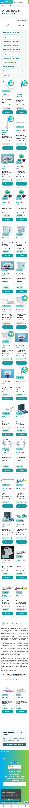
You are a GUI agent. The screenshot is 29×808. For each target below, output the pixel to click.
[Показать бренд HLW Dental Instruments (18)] (7, 27)
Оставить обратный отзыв (14, 744)
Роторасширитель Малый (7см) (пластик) (20, 459)
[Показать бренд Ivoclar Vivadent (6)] (21, 27)
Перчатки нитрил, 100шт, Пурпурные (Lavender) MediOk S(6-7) (7, 702)
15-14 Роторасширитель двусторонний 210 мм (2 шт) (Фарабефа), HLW (6, 495)
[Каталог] (2, 2)
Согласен (11, 799)
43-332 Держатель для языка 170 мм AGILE (6, 101)
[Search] (26, 2)
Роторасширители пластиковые (11, 45)
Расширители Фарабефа (9, 62)
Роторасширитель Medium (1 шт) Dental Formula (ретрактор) (20, 423)
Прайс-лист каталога (7, 16)
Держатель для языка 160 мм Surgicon (6, 423)
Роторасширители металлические (11, 49)
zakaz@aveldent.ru (15, 774)
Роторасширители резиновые (10, 54)
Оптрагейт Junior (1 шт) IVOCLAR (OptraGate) (21, 280)
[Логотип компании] (8, 2)
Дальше (19, 623)
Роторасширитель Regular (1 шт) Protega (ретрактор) (21, 352)
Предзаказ (6, 323)
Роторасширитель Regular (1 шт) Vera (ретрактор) (7, 280)
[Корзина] (18, 806)
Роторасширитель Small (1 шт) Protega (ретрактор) (7, 387)
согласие (4, 797)
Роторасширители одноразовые (11, 41)
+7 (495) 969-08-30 (14, 772)
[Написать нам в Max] (26, 802)
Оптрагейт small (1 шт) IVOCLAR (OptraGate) (21, 244)
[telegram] (11, 762)
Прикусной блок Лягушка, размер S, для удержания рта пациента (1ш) (21, 208)
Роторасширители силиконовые (11, 58)
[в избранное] (11, 108)
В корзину (7, 112)
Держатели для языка (8, 66)
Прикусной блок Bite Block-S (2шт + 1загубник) (21, 531)
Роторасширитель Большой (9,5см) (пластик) (6, 459)
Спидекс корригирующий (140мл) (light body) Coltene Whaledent (21, 702)
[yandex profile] (14, 767)
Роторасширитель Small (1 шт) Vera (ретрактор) (6, 173)
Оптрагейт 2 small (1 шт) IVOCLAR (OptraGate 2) (7, 352)
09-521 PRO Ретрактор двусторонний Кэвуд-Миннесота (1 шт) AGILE (21, 387)
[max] (14, 762)
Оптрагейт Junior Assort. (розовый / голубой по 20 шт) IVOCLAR (7, 316)
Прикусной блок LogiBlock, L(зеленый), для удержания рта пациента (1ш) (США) (21, 495)
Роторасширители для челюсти (11, 32)
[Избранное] (11, 806)
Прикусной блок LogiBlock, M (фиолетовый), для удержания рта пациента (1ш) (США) (21, 566)
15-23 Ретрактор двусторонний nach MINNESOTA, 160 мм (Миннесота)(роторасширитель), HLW (21, 137)
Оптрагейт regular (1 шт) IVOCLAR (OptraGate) (7, 244)
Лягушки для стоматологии (10, 71)
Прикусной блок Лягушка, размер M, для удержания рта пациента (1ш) (7, 208)
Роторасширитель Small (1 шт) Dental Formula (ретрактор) (7, 531)
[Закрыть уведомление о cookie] (20, 790)
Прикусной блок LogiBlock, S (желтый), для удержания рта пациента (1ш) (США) (7, 602)
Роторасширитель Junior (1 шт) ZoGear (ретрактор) (7, 566)
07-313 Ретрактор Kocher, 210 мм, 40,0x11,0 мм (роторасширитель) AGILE (21, 100)
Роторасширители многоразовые (11, 37)
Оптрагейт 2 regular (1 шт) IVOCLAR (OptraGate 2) (21, 316)
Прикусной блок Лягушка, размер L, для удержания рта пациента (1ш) (21, 173)
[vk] (17, 762)
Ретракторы (6, 75)
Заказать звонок (14, 784)
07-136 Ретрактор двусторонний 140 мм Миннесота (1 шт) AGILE (7, 136)
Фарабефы (22, 71)
